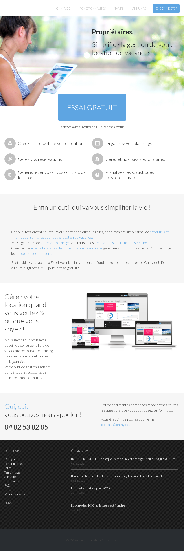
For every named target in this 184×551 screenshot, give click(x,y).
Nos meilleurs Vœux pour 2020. (90, 488)
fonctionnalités (93, 8)
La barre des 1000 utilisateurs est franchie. (98, 505)
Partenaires (11, 481)
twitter (7, 512)
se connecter (166, 8)
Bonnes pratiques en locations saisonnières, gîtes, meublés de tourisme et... (117, 476)
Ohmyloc (63, 8)
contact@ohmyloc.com (118, 424)
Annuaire (10, 476)
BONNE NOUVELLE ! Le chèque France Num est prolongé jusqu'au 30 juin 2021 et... (124, 459)
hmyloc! (20, 8)
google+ (21, 512)
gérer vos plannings (55, 242)
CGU (7, 490)
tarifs (119, 8)
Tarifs (7, 468)
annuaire (139, 8)
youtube (28, 512)
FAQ (7, 485)
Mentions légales (14, 494)
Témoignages (12, 472)
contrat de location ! (36, 253)
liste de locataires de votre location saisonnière (66, 248)
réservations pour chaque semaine (120, 242)
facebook (14, 512)
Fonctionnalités (13, 463)
